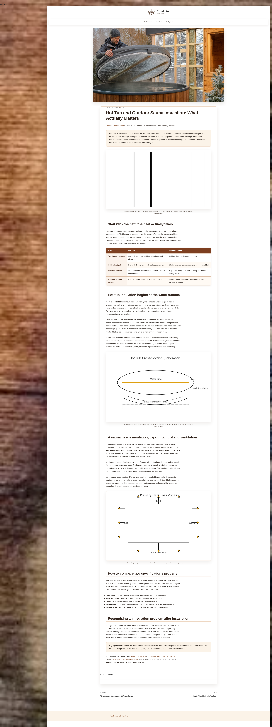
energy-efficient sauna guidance (125, 659)
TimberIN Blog (163, 11)
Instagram (169, 22)
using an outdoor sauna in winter (162, 656)
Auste (124, 108)
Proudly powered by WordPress (119, 716)
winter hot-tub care (138, 656)
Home (108, 126)
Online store (148, 22)
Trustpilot (3, 4)
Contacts (159, 22)
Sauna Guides (118, 126)
